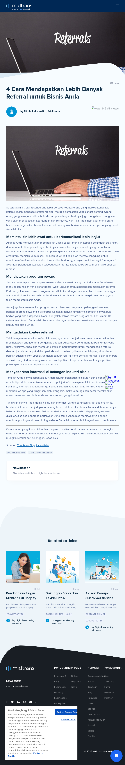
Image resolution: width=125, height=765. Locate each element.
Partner (108, 697)
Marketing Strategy (40, 452)
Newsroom (110, 692)
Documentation (97, 676)
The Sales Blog (26, 445)
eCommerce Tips (16, 452)
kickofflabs (42, 445)
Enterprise (60, 703)
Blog (90, 692)
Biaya (74, 687)
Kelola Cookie (68, 719)
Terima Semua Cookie (68, 712)
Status (91, 708)
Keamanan (94, 714)
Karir (106, 676)
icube (69, 614)
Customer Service (95, 614)
